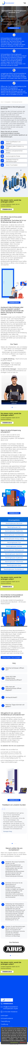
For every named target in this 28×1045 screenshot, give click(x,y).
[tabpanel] (14, 389)
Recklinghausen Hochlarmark (14, 535)
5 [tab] (17, 955)
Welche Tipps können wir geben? (14, 705)
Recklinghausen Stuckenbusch (14, 569)
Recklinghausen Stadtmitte (14, 531)
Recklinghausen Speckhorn (14, 554)
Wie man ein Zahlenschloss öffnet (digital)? (13, 688)
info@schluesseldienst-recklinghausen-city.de (10, 1007)
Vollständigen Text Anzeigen (11, 657)
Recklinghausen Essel (14, 565)
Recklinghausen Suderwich (14, 558)
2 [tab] (12, 955)
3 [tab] (15, 407)
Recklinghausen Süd (14, 542)
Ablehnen (23, 1042)
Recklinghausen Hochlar (14, 546)
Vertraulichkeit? (11, 697)
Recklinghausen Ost (14, 527)
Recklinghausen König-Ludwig (14, 538)
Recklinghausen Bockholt (14, 523)
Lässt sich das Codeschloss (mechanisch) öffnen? (13, 678)
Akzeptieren (14, 1042)
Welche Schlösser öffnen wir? (14, 669)
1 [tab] (12, 407)
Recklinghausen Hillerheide (14, 561)
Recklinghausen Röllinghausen (14, 550)
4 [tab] (15, 955)
